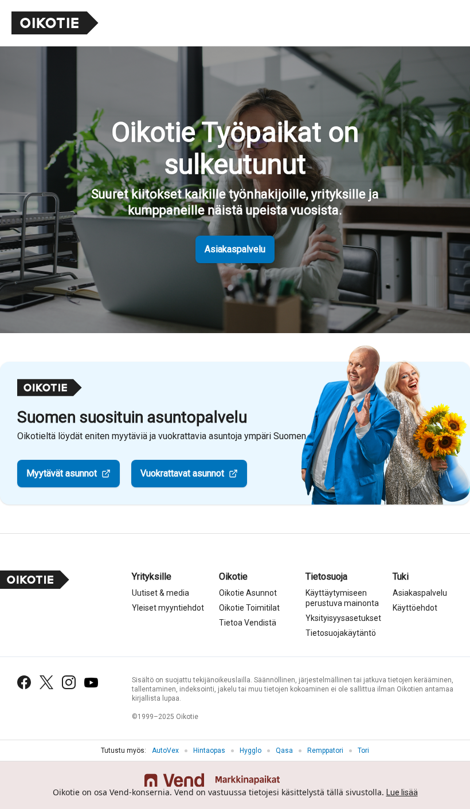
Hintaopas (209, 751)
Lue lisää (402, 792)
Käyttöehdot (415, 607)
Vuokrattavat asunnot (182, 473)
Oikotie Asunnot (248, 592)
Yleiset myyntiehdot (168, 607)
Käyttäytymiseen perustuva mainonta (342, 598)
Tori (363, 751)
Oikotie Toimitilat (249, 607)
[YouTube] (91, 682)
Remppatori (325, 751)
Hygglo (250, 751)
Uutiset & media (160, 592)
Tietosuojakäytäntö (341, 633)
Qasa (284, 751)
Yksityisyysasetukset (343, 618)
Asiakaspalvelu (235, 249)
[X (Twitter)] (46, 682)
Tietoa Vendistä (247, 622)
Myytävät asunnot (61, 473)
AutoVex (165, 751)
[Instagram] (69, 682)
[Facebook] (24, 682)
